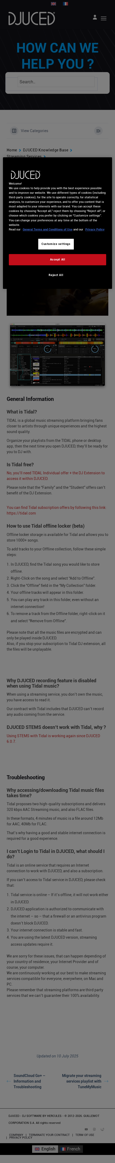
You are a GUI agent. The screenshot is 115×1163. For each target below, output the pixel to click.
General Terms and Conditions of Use (47, 229)
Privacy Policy (95, 229)
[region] (57, 223)
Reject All (56, 275)
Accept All (57, 259)
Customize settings (55, 244)
